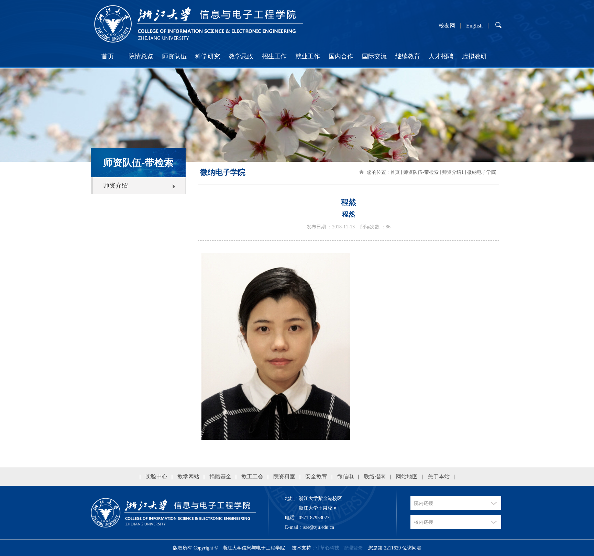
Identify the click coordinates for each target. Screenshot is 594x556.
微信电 (345, 476)
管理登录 (353, 548)
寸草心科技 (327, 548)
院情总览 (141, 56)
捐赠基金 (220, 476)
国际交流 (374, 56)
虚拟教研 (474, 56)
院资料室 (284, 476)
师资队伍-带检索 (421, 172)
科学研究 (207, 56)
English (474, 26)
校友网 (447, 26)
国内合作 (341, 56)
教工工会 (252, 476)
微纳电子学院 (481, 172)
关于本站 (439, 476)
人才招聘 (441, 56)
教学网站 (188, 476)
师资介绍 (115, 185)
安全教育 (316, 476)
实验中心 (156, 476)
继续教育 (407, 56)
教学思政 (241, 56)
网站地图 (407, 476)
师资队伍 (174, 56)
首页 (107, 56)
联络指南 (375, 476)
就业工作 (307, 56)
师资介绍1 (453, 172)
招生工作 (274, 56)
